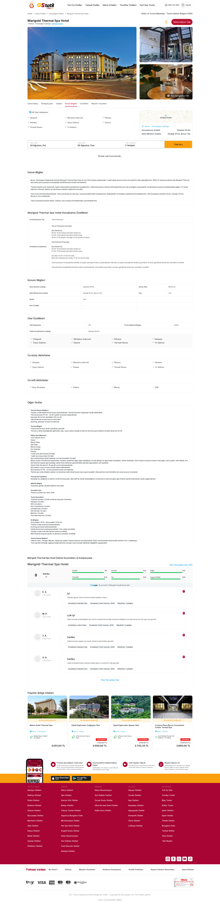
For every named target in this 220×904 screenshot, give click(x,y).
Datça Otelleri (34, 831)
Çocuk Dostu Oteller (104, 800)
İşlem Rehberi (188, 869)
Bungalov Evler (168, 826)
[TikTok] (190, 859)
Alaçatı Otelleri (134, 790)
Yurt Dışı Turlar (147, 5)
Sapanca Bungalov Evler (72, 815)
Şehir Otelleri (168, 810)
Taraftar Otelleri (128, 5)
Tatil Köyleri (167, 841)
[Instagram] (168, 859)
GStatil (30, 14)
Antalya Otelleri (34, 790)
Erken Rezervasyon (69, 836)
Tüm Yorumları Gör (110, 680)
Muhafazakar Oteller (70, 821)
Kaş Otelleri (133, 800)
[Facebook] (173, 859)
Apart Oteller (167, 815)
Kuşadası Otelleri (136, 805)
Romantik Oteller (135, 815)
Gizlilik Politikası (136, 869)
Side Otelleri (33, 826)
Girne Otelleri (134, 821)
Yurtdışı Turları (168, 795)
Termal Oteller (168, 831)
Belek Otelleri (33, 836)
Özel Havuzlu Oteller (70, 846)
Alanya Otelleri (34, 810)
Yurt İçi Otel (167, 790)
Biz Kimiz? (53, 869)
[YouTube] (184, 859)
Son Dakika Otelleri (69, 841)
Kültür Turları (167, 805)
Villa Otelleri (167, 836)
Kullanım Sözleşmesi (112, 869)
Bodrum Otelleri (34, 805)
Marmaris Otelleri (35, 821)
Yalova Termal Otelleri (71, 810)
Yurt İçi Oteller (74, 5)
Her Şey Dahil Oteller (70, 826)
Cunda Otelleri (134, 795)
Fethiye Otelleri (34, 795)
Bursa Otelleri (41, 14)
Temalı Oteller (92, 5)
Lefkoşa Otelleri (135, 826)
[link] (186, 5)
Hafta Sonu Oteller (103, 810)
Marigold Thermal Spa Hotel (77, 14)
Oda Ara (178, 144)
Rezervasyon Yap (181, 22)
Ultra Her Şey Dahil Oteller (106, 805)
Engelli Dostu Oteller (70, 831)
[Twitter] (179, 859)
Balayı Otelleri (67, 805)
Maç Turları (167, 800)
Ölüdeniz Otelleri (35, 846)
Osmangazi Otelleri (56, 14)
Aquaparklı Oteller (136, 810)
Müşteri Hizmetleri (87, 869)
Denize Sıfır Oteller (69, 800)
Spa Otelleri (66, 795)
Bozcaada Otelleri (35, 815)
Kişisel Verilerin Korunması (162, 869)
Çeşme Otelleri (34, 841)
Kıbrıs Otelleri (109, 5)
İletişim (68, 869)
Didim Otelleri (33, 800)
